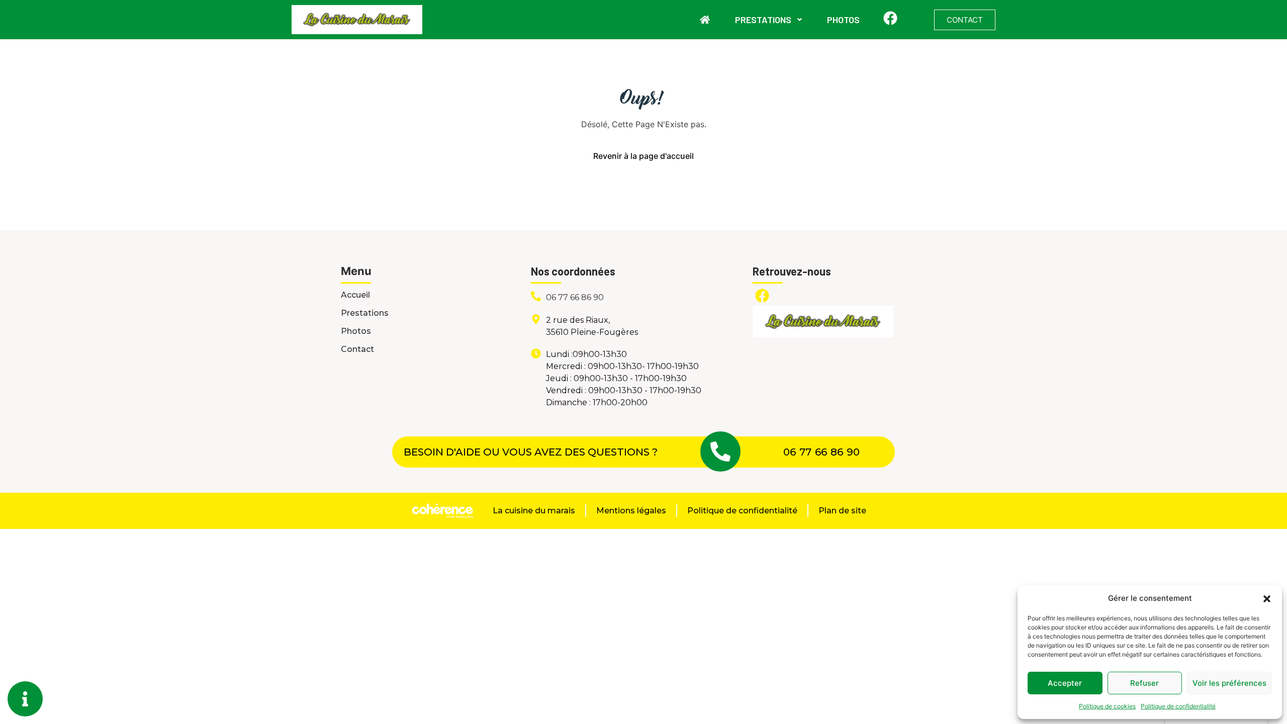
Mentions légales (631, 510)
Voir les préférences (1229, 683)
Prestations (763, 19)
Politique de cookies (1107, 706)
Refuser (1144, 683)
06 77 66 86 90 (575, 297)
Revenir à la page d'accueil (643, 156)
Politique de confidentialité (1178, 706)
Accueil (355, 295)
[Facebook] (890, 18)
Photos (843, 19)
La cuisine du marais (534, 510)
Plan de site (842, 510)
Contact (357, 349)
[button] (1267, 598)
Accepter (1065, 683)
